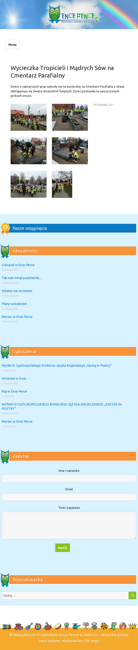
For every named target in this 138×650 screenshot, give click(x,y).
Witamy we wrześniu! (17, 291)
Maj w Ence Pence (14, 391)
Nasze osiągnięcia (30, 228)
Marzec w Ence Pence (17, 316)
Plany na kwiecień (14, 303)
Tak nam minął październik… (22, 278)
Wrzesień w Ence (14, 378)
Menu (12, 44)
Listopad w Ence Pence (18, 265)
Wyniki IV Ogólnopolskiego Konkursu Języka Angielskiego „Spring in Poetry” (56, 365)
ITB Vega (91, 640)
